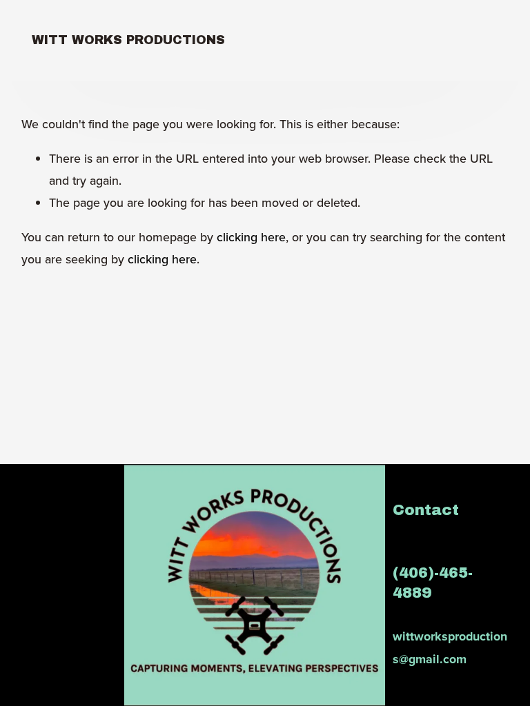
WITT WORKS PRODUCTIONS (128, 40)
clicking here (251, 236)
